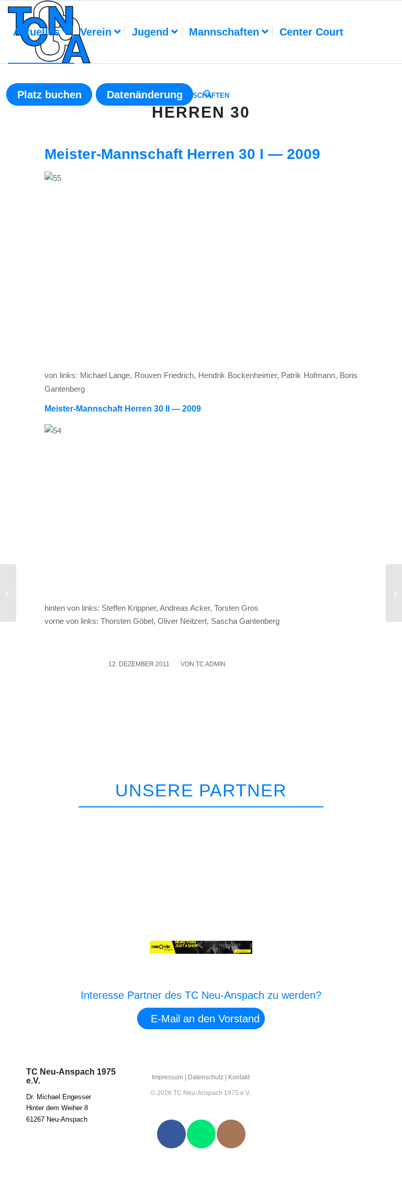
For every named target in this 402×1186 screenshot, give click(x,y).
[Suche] (207, 94)
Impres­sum (167, 1077)
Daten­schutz (206, 1077)
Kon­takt (239, 1077)
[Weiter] (375, 820)
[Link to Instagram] (231, 1134)
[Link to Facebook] (171, 1134)
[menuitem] (41, 32)
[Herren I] (8, 593)
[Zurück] (350, 820)
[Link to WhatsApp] (201, 1134)
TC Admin (211, 664)
